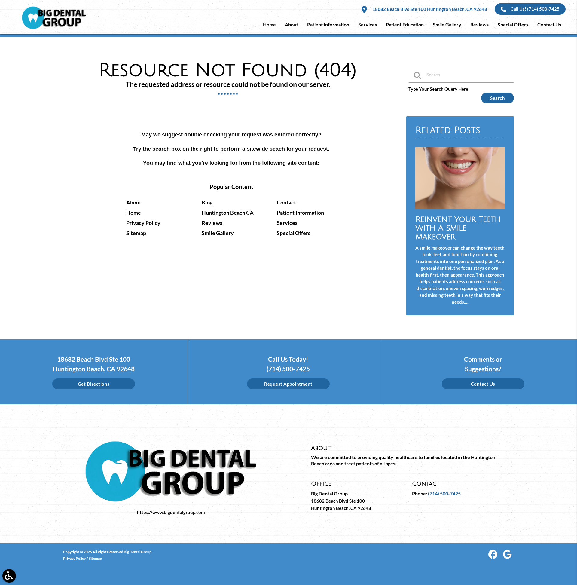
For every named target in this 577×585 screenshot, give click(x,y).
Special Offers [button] (513, 24)
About (133, 202)
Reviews (212, 222)
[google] (507, 556)
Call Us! (535, 8)
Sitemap (136, 233)
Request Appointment (288, 384)
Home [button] (269, 24)
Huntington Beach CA (228, 212)
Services (287, 222)
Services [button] (367, 24)
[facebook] (493, 556)
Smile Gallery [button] (447, 24)
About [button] (291, 24)
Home (133, 212)
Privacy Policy (143, 222)
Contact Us (483, 384)
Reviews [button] (479, 24)
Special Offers (293, 233)
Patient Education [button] (405, 24)
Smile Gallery (218, 233)
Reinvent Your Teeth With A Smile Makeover (458, 228)
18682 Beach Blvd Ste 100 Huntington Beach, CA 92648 (429, 9)
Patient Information (300, 212)
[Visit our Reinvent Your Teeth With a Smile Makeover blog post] (460, 210)
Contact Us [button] (549, 24)
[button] (9, 576)
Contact (286, 202)
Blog (207, 202)
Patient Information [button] (328, 24)
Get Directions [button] (94, 384)
